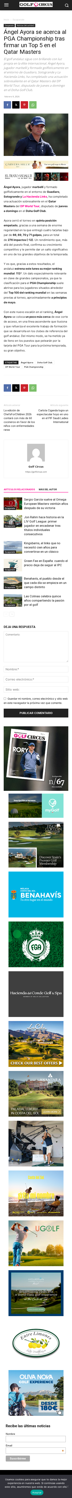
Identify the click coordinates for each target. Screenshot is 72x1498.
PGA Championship (33, 366)
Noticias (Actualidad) (25, 25)
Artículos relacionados (19, 489)
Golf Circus (36, 466)
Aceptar (37, 1492)
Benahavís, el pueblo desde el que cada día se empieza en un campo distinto (45, 583)
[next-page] (12, 614)
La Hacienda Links (35, 196)
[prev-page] (6, 614)
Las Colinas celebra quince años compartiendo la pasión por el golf (44, 600)
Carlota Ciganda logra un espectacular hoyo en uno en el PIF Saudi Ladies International (52, 416)
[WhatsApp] (33, 105)
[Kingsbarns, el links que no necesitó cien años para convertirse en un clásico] (13, 547)
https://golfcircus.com (36, 472)
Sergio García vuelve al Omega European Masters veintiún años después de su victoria (46, 504)
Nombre (10, 1433)
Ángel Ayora (27, 362)
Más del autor (48, 489)
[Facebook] (7, 105)
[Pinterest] (24, 105)
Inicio (6, 19)
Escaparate (18, 19)
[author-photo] (36, 461)
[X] (16, 105)
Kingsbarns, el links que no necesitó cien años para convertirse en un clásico (42, 547)
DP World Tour (12, 366)
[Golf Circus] (36, 4)
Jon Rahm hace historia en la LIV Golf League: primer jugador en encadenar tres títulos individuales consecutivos (44, 525)
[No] (67, 1486)
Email (35, 1445)
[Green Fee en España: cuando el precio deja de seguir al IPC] (13, 565)
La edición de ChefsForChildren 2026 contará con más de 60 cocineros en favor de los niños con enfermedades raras (19, 420)
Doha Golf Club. (45, 362)
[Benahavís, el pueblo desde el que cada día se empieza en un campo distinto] (13, 582)
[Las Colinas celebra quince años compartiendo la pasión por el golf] (13, 600)
